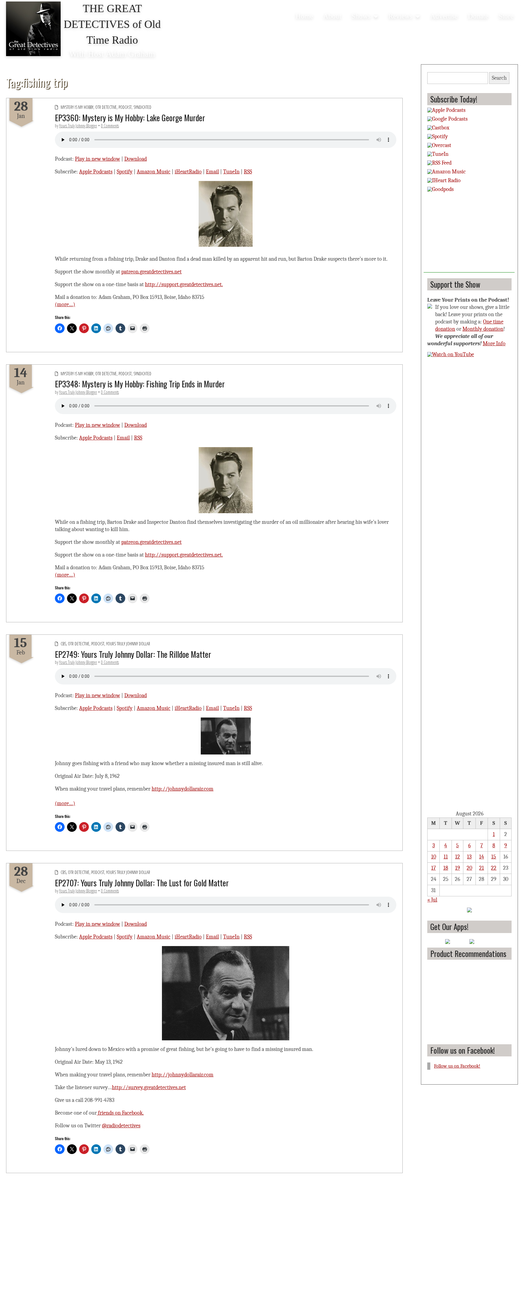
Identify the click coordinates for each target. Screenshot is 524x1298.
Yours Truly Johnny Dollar (128, 644)
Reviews (400, 16)
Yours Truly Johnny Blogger (78, 126)
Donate (478, 16)
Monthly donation (482, 329)
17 (433, 868)
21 (481, 868)
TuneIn (231, 172)
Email (212, 172)
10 (433, 857)
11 (446, 857)
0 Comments (110, 126)
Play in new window (97, 159)
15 (493, 857)
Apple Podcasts (96, 172)
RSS (248, 172)
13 (469, 857)
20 (469, 868)
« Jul (432, 900)
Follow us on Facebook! (462, 1050)
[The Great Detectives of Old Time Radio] (33, 30)
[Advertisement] (469, 235)
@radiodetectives (121, 1125)
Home (304, 16)
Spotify (125, 172)
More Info (494, 343)
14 (481, 857)
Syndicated (142, 107)
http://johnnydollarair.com (182, 789)
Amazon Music (153, 172)
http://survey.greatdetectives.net (149, 1087)
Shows (361, 16)
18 (445, 868)
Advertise (444, 16)
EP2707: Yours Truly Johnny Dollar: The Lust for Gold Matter (142, 883)
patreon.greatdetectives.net (151, 272)
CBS (63, 644)
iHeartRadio (188, 172)
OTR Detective (106, 107)
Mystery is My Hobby (77, 107)
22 (493, 868)
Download (135, 159)
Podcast (125, 107)
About (332, 16)
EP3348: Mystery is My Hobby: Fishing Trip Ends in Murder (140, 384)
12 (457, 857)
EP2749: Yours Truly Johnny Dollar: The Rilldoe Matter (133, 654)
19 (457, 868)
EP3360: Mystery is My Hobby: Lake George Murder (130, 118)
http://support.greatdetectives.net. (184, 284)
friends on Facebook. (120, 1113)
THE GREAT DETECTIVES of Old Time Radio (112, 24)
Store (506, 16)
